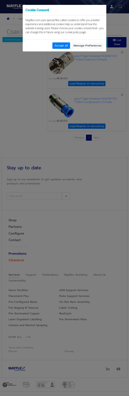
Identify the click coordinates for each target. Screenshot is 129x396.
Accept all (61, 46)
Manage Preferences (87, 46)
